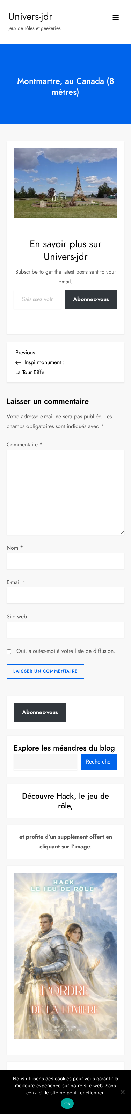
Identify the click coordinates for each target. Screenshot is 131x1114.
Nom (15, 548)
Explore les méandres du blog (64, 747)
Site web (17, 616)
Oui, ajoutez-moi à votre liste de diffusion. (65, 651)
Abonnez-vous (91, 299)
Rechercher (99, 762)
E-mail (16, 582)
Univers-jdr (30, 16)
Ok (67, 1103)
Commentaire (25, 444)
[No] (122, 1091)
